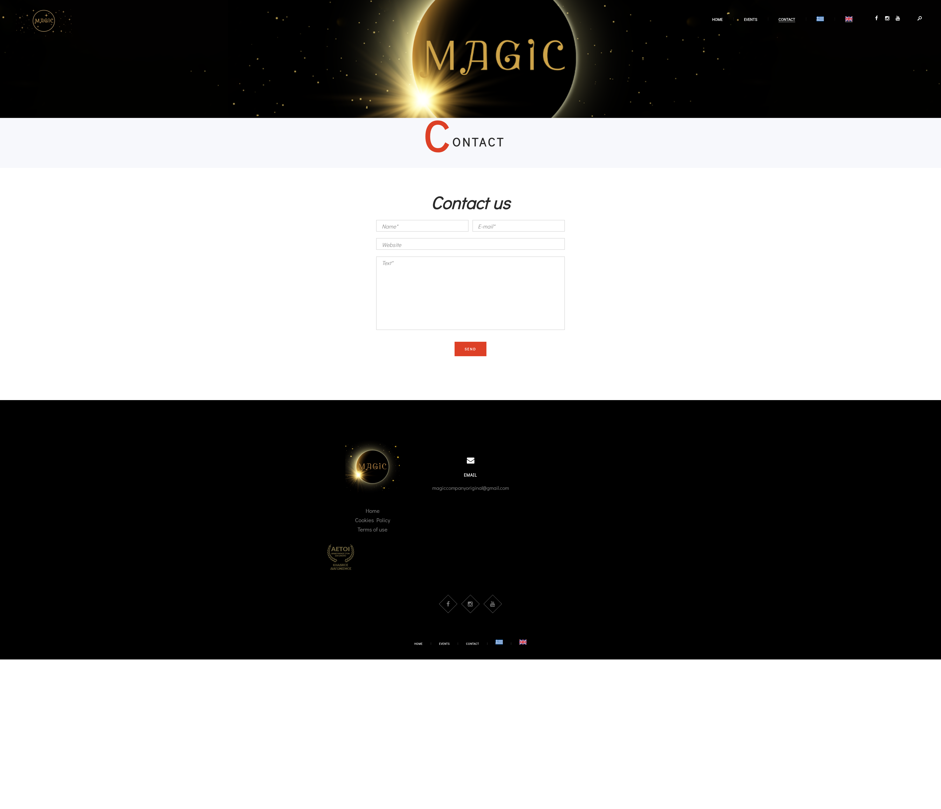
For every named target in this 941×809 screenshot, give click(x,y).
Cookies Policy (372, 520)
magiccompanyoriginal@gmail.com (470, 487)
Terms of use (372, 529)
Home (373, 510)
